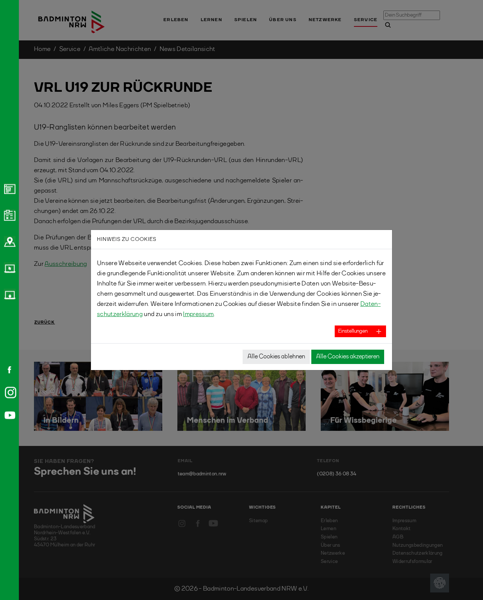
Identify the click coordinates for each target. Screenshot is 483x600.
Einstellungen (353, 331)
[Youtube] (8, 415)
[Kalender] (8, 214)
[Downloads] (8, 294)
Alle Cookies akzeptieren (347, 357)
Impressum (198, 314)
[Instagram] (9, 392)
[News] (8, 188)
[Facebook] (7, 369)
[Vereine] (8, 241)
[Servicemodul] (8, 267)
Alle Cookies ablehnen (276, 357)
